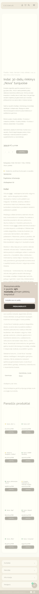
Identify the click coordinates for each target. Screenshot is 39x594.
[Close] (36, 284)
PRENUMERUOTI (19, 306)
